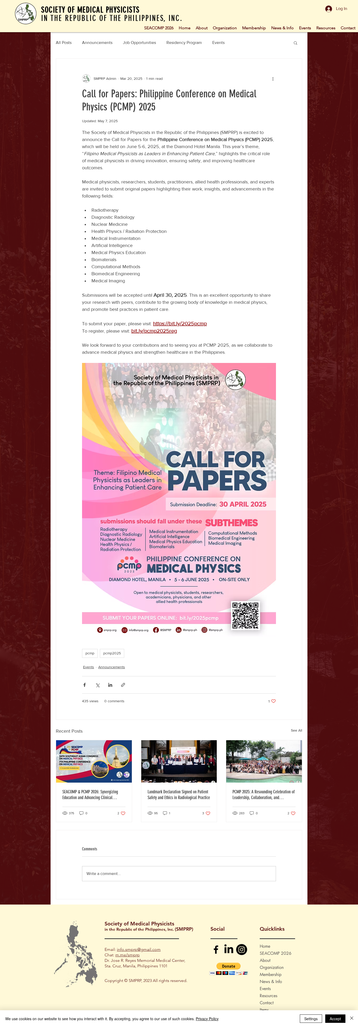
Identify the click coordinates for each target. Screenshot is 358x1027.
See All (296, 730)
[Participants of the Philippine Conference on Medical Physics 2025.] (264, 761)
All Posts (64, 42)
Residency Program (184, 42)
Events (218, 42)
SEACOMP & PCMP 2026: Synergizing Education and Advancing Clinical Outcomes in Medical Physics (90, 794)
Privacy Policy (207, 1018)
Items (264, 1010)
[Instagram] (241, 949)
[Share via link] (123, 684)
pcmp (89, 653)
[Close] (352, 1018)
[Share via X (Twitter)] (97, 684)
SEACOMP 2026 (275, 953)
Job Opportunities (139, 42)
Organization (272, 967)
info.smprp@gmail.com (139, 949)
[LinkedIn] (228, 949)
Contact (267, 1003)
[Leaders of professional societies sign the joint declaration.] (179, 761)
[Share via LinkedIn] (110, 684)
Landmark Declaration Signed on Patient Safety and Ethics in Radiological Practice (179, 794)
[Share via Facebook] (84, 684)
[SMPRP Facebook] (215, 949)
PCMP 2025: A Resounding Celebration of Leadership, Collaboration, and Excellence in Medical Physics (263, 794)
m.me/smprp (127, 954)
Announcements (97, 42)
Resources (268, 995)
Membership (270, 974)
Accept (335, 1018)
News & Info (271, 981)
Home (265, 946)
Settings (311, 1018)
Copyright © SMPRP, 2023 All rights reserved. (146, 980)
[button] (225, 27)
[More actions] (273, 78)
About (265, 960)
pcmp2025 (112, 653)
